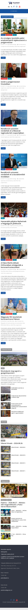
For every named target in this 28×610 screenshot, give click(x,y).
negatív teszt (3, 88)
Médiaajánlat (4, 551)
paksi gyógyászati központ (18, 271)
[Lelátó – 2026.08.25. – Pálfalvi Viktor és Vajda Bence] (6, 510)
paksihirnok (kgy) (12, 44)
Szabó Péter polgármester (20, 46)
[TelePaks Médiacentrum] (14, 2)
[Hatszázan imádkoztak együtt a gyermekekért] (6, 411)
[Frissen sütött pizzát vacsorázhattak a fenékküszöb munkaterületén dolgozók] (6, 403)
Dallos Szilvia (12, 321)
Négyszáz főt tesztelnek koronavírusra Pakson (11, 318)
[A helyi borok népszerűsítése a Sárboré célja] (6, 395)
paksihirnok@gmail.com (6, 590)
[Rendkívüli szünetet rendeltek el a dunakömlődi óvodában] (14, 154)
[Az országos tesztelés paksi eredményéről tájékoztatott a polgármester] (14, 20)
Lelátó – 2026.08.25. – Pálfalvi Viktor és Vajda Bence (19, 511)
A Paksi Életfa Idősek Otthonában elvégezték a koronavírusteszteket (12, 265)
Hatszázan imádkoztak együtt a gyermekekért (17, 412)
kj (9, 225)
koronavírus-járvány (5, 227)
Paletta (9, 500)
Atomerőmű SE (15, 225)
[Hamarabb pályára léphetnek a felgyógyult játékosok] (14, 203)
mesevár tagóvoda (5, 137)
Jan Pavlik (21, 225)
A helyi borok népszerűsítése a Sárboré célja (18, 396)
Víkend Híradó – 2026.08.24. (18, 447)
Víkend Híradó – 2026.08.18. (18, 455)
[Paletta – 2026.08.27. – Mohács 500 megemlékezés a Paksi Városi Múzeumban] (14, 484)
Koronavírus (9, 35)
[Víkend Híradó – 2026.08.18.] (6, 454)
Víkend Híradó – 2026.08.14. (18, 463)
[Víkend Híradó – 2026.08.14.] (6, 462)
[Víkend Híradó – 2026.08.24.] (6, 446)
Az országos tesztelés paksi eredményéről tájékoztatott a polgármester (14, 40)
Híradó (3, 440)
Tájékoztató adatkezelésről (7, 554)
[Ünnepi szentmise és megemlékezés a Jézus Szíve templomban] (6, 517)
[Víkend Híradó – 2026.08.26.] (14, 425)
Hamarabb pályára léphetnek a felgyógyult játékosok (13, 222)
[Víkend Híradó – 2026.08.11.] (6, 470)
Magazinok (4, 500)
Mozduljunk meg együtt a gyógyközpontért (11, 372)
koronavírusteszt (21, 44)
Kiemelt (3, 35)
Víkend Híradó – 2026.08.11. (18, 471)
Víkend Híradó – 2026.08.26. (12, 443)
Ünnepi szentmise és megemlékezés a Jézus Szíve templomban (18, 520)
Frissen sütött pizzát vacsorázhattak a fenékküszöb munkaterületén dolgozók (19, 406)
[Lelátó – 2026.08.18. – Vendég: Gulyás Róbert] (6, 525)
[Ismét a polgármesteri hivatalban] (14, 64)
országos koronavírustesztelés (7, 46)
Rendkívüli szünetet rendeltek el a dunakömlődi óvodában (13, 174)
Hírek (3, 368)
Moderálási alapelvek (6, 549)
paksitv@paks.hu (5, 578)
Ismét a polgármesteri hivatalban (10, 83)
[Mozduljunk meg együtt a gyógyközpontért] (14, 353)
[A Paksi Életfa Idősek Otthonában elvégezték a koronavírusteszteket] (14, 245)
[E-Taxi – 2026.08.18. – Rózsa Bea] (6, 533)
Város (14, 35)
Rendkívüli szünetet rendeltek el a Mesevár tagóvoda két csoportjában (12, 130)
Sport (3, 218)
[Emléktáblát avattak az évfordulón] (6, 387)
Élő (9, 7)
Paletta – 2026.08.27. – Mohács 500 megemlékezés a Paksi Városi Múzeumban (13, 504)
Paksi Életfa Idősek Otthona (6, 271)
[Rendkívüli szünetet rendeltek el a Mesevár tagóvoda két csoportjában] (14, 111)
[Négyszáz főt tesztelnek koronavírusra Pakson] (14, 299)
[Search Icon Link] (11, 7)
